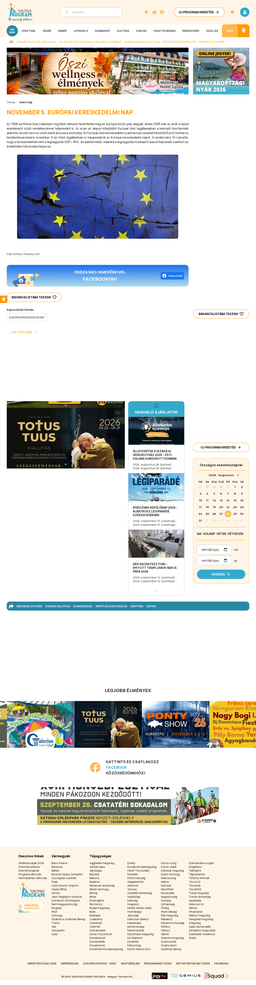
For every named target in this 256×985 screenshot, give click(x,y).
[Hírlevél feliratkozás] (146, 12)
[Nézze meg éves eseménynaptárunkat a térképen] (243, 30)
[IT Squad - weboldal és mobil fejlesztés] (216, 976)
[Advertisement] (98, 369)
